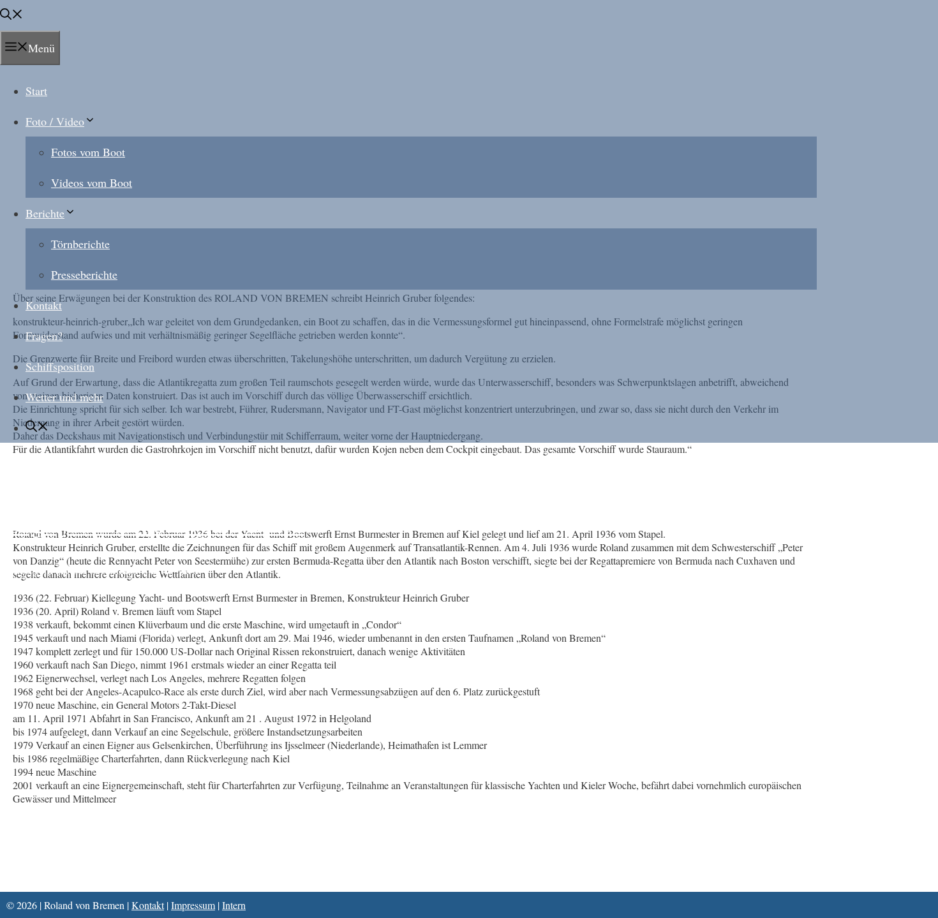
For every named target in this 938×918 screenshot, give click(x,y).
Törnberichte (80, 243)
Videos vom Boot (91, 182)
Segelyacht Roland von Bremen (156, 523)
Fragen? (44, 335)
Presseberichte (84, 274)
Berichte (45, 213)
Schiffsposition (60, 366)
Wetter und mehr (64, 396)
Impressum (193, 905)
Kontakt (44, 305)
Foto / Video (55, 121)
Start (36, 90)
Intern (234, 905)
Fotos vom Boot (88, 151)
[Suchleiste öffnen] (11, 15)
